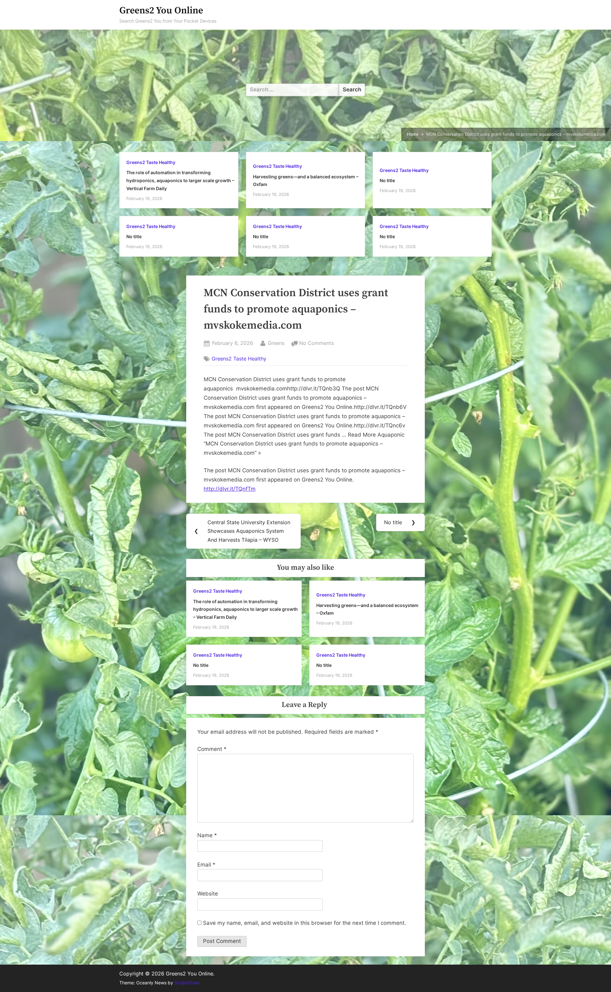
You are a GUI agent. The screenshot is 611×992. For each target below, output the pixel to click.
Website (207, 893)
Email (206, 864)
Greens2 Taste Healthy (150, 162)
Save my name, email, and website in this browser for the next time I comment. (304, 923)
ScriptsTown (187, 982)
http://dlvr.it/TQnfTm (230, 489)
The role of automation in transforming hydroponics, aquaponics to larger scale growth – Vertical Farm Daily (180, 180)
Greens (276, 342)
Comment (212, 749)
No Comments (316, 343)
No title (387, 180)
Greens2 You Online (161, 11)
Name (207, 835)
